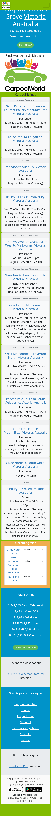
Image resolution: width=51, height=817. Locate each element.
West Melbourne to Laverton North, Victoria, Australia (25, 355)
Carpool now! (25, 716)
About (24, 778)
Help (9, 778)
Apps (32, 781)
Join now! (25, 45)
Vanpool (25, 722)
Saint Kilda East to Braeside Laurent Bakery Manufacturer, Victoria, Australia (25, 110)
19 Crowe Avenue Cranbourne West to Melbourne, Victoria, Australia (25, 245)
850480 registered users (25, 30)
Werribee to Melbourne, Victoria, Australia (25, 307)
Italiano (30, 784)
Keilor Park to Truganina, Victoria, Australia (25, 139)
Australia (25, 24)
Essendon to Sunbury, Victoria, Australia (25, 169)
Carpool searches (25, 704)
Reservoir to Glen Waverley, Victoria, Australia (25, 199)
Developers (23, 781)
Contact (33, 778)
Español (39, 784)
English (11, 784)
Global (25, 710)
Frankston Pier (18, 766)
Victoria (35, 16)
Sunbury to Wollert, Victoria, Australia (26, 491)
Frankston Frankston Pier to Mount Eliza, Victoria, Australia (25, 431)
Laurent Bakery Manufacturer (25, 674)
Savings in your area (25, 647)
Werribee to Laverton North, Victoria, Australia (25, 277)
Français (21, 784)
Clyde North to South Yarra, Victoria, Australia (25, 465)
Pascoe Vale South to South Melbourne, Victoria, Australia (25, 401)
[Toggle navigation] (46, 5)
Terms (16, 778)
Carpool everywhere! (25, 728)
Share (41, 778)
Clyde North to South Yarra (13, 553)
